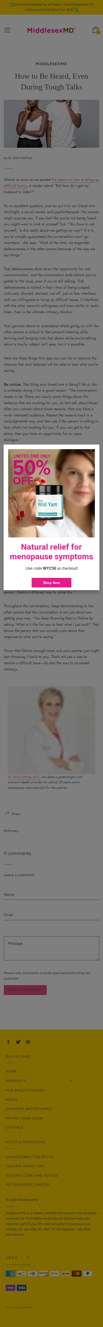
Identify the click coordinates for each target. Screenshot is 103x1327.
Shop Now (51, 583)
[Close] (93, 450)
